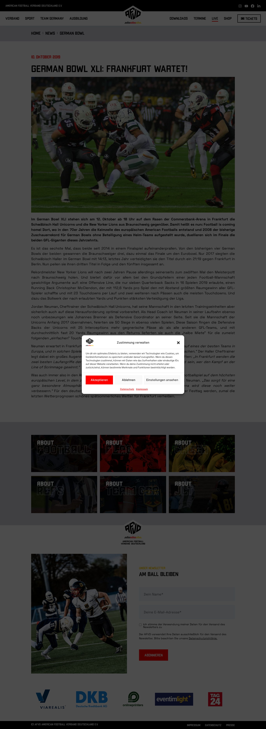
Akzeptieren (99, 380)
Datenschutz (127, 388)
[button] (178, 343)
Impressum (142, 388)
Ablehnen (128, 380)
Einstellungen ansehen (162, 380)
